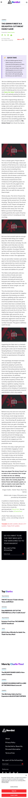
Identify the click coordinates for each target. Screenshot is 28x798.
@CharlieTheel (17, 511)
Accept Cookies (14, 795)
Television (5, 596)
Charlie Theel (6, 38)
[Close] (26, 775)
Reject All (14, 791)
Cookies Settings (14, 786)
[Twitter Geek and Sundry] (5, 35)
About (7, 739)
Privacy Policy (10, 742)
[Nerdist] (14, 2)
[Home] (8, 731)
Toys (3, 628)
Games (4, 19)
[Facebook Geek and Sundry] (2, 35)
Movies (4, 607)
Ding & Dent (15, 509)
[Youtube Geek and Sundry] (11, 35)
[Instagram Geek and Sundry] (8, 35)
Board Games (13, 524)
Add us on (19, 39)
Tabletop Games (13, 526)
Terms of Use (10, 753)
